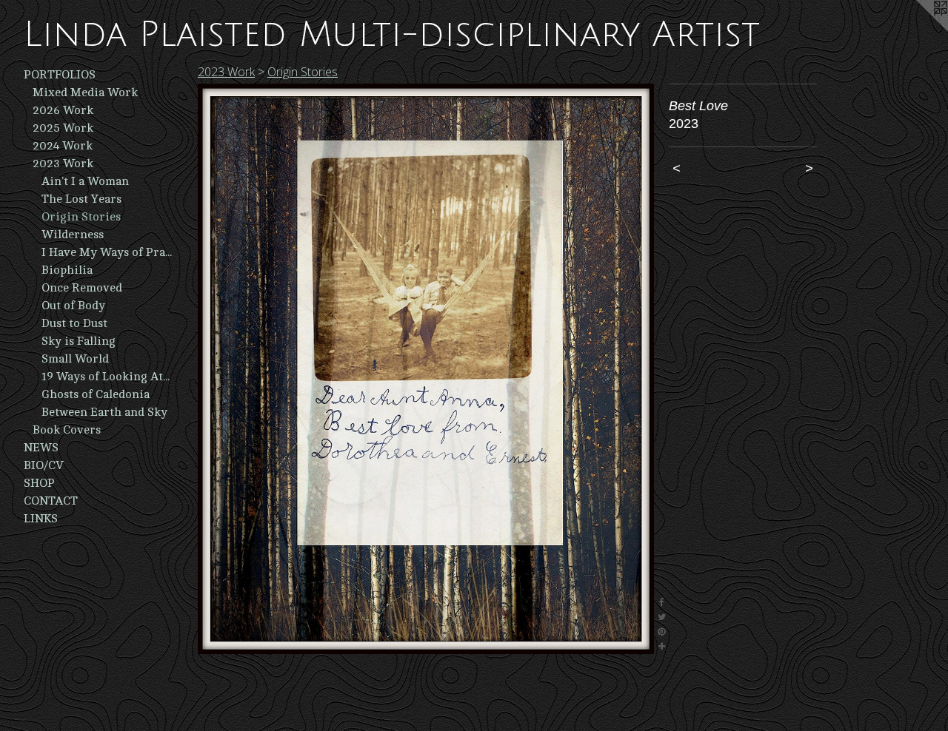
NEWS (41, 447)
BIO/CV (44, 465)
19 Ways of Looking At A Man (106, 376)
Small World (75, 359)
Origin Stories (81, 216)
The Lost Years (81, 199)
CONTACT (51, 501)
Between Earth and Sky (104, 412)
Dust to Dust (74, 323)
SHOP (39, 483)
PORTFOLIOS (60, 74)
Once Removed (81, 287)
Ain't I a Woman (85, 181)
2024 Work (63, 145)
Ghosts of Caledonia (95, 394)
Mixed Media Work (85, 92)
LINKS (41, 518)
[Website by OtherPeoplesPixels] (918, 29)
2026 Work (63, 110)
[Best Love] (426, 369)
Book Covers (67, 430)
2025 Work (63, 128)
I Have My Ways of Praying (106, 252)
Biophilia (67, 270)
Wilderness (72, 234)
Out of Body (73, 305)
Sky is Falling (78, 341)
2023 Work (63, 163)
